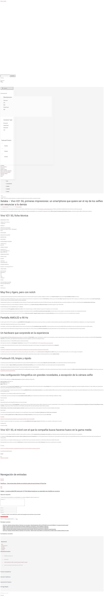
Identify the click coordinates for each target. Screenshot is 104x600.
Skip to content (3, 1)
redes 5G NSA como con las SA (47, 343)
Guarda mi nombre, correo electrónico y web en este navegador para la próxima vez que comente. (21, 514)
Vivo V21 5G (79, 209)
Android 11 (33, 369)
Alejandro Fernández (4, 457)
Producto (6, 145)
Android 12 (69, 369)
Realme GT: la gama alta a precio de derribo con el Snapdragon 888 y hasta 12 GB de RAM (17, 418)
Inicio (2, 195)
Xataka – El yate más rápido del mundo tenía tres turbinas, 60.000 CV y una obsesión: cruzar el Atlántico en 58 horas (25, 526)
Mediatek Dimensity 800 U (17, 337)
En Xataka (2, 347)
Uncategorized (3, 196)
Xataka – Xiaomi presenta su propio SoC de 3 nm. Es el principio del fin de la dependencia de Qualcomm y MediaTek (25, 527)
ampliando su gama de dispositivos (46, 209)
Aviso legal (2, 595)
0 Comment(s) (19, 206)
